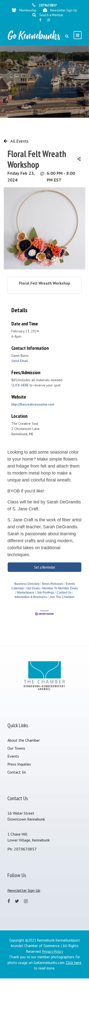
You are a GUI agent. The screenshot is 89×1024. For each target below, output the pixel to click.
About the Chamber (23, 740)
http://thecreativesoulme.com (32, 404)
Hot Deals (33, 588)
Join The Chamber (61, 597)
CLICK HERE (20, 385)
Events (13, 756)
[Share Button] (79, 159)
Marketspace (25, 592)
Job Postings (45, 592)
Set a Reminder (44, 567)
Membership (27, 10)
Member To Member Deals (60, 588)
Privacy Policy (52, 951)
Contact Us (64, 592)
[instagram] (48, 20)
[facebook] (40, 20)
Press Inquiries (19, 764)
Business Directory (27, 584)
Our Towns (16, 748)
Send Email (19, 361)
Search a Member (51, 15)
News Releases (52, 584)
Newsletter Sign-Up (63, 10)
